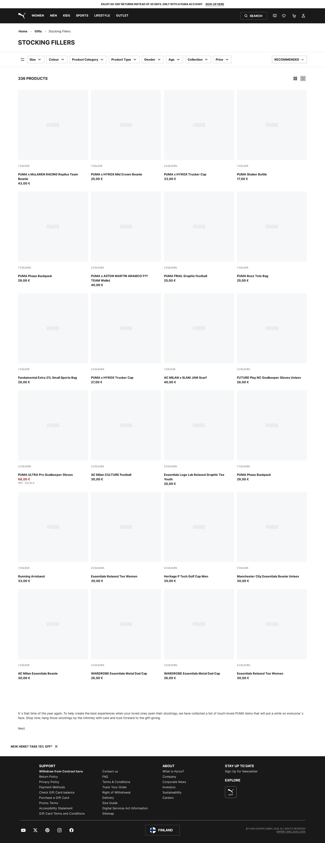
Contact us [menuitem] (110, 771)
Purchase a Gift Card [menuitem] (54, 798)
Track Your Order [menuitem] (114, 787)
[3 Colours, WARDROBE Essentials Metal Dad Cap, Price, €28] (126, 634)
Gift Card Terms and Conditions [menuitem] (62, 813)
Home (23, 31)
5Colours (170, 466)
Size (33, 59)
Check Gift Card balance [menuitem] (56, 792)
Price (219, 59)
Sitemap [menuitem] (108, 813)
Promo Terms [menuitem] (48, 803)
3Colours (243, 369)
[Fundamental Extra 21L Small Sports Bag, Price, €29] (53, 338)
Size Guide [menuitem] (110, 803)
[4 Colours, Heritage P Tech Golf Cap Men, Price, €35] (199, 537)
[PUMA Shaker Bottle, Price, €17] (272, 135)
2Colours (97, 267)
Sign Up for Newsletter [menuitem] (241, 771)
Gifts (38, 31)
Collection (195, 59)
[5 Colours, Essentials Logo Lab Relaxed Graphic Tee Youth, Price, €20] (199, 438)
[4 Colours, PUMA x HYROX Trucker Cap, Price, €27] (126, 338)
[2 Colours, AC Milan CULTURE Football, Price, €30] (126, 435)
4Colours (170, 165)
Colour (54, 59)
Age (172, 59)
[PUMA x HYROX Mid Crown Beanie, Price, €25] (126, 135)
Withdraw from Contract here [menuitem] (61, 771)
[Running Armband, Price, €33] (53, 537)
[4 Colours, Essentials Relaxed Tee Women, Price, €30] (126, 537)
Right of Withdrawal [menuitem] (116, 792)
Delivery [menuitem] (108, 798)
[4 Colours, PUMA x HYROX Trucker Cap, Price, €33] (199, 135)
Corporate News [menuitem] (174, 782)
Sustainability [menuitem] (171, 792)
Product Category (85, 59)
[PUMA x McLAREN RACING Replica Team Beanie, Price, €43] (53, 138)
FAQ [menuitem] (105, 776)
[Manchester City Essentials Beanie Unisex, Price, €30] (272, 537)
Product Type (121, 59)
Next (21, 728)
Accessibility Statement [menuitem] (56, 808)
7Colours (24, 267)
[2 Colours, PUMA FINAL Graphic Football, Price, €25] (199, 237)
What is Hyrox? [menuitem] (173, 771)
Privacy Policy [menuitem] (49, 782)
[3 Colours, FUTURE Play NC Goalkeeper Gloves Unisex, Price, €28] (272, 338)
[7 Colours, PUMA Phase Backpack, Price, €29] (53, 237)
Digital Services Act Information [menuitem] (125, 808)
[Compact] (295, 78)
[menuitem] (38, 16)
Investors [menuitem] (168, 787)
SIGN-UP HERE (214, 4)
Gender (149, 59)
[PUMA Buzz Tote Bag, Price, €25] (272, 237)
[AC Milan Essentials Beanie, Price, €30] (53, 634)
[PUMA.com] (21, 16)
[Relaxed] (303, 78)
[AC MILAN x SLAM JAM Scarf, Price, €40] (199, 338)
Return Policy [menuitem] (48, 776)
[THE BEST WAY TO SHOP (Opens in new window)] (231, 792)
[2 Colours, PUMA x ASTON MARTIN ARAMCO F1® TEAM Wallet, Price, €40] (126, 239)
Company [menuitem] (169, 776)
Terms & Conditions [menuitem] (116, 782)
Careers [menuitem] (168, 798)
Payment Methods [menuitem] (52, 787)
